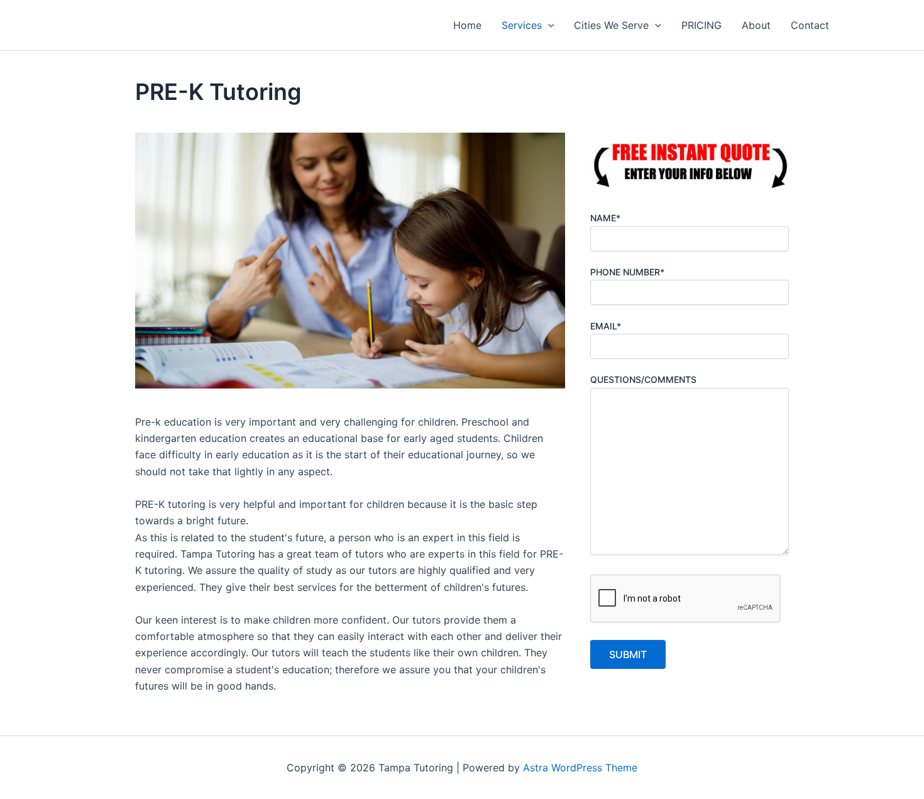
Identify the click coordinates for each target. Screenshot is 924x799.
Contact (810, 25)
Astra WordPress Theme (580, 767)
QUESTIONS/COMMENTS (643, 379)
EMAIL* (605, 326)
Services (522, 25)
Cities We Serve (611, 25)
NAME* (605, 217)
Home (467, 25)
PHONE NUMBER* (627, 272)
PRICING (701, 25)
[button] (548, 25)
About (756, 25)
